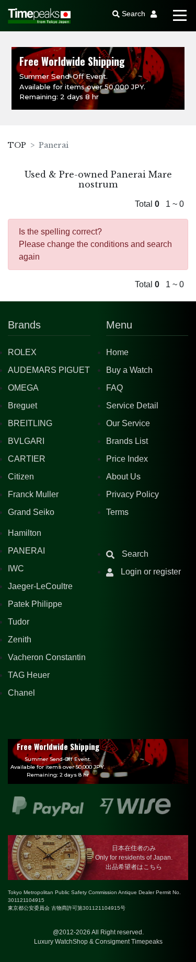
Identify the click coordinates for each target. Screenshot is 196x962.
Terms (117, 512)
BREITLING (30, 423)
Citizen (21, 476)
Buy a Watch (129, 370)
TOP (17, 145)
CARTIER (26, 458)
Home (117, 352)
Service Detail (132, 405)
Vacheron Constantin (47, 657)
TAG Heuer (29, 675)
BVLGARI (26, 441)
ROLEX (22, 352)
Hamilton (24, 533)
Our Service (128, 423)
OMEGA (23, 387)
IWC (16, 568)
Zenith (19, 639)
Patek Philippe (35, 604)
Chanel (21, 692)
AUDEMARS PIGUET (49, 370)
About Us (123, 476)
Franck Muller (33, 494)
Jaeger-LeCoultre (40, 586)
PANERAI (26, 550)
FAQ (114, 387)
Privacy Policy (132, 494)
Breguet (22, 405)
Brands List (127, 441)
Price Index (127, 458)
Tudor (18, 621)
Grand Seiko (31, 512)
